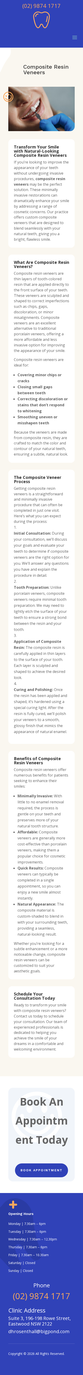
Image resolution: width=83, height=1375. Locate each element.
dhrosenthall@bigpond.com (38, 1331)
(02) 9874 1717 (41, 5)
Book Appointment (42, 1170)
